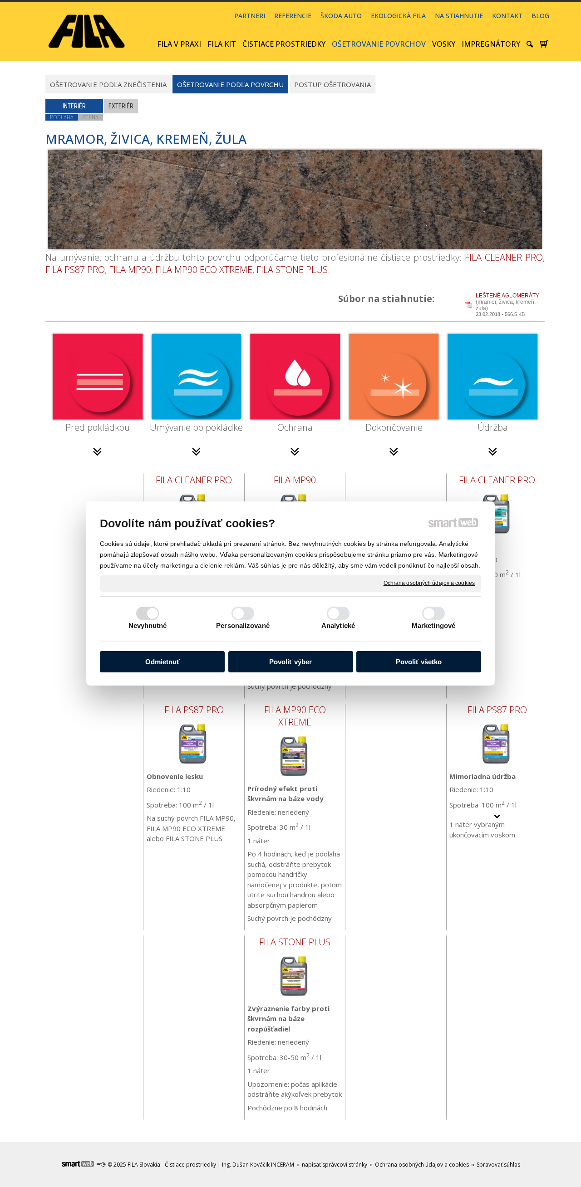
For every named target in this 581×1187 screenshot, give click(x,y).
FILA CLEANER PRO (504, 257)
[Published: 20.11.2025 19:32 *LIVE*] (100, 1164)
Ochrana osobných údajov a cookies (429, 583)
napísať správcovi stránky (334, 1164)
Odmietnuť (162, 662)
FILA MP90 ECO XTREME (203, 269)
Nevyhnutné (147, 625)
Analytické (338, 625)
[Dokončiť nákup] (544, 44)
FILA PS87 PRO (75, 269)
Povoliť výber (290, 662)
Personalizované (243, 625)
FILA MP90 (130, 269)
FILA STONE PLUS (292, 269)
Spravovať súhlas (498, 1164)
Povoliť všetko (419, 662)
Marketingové (433, 625)
